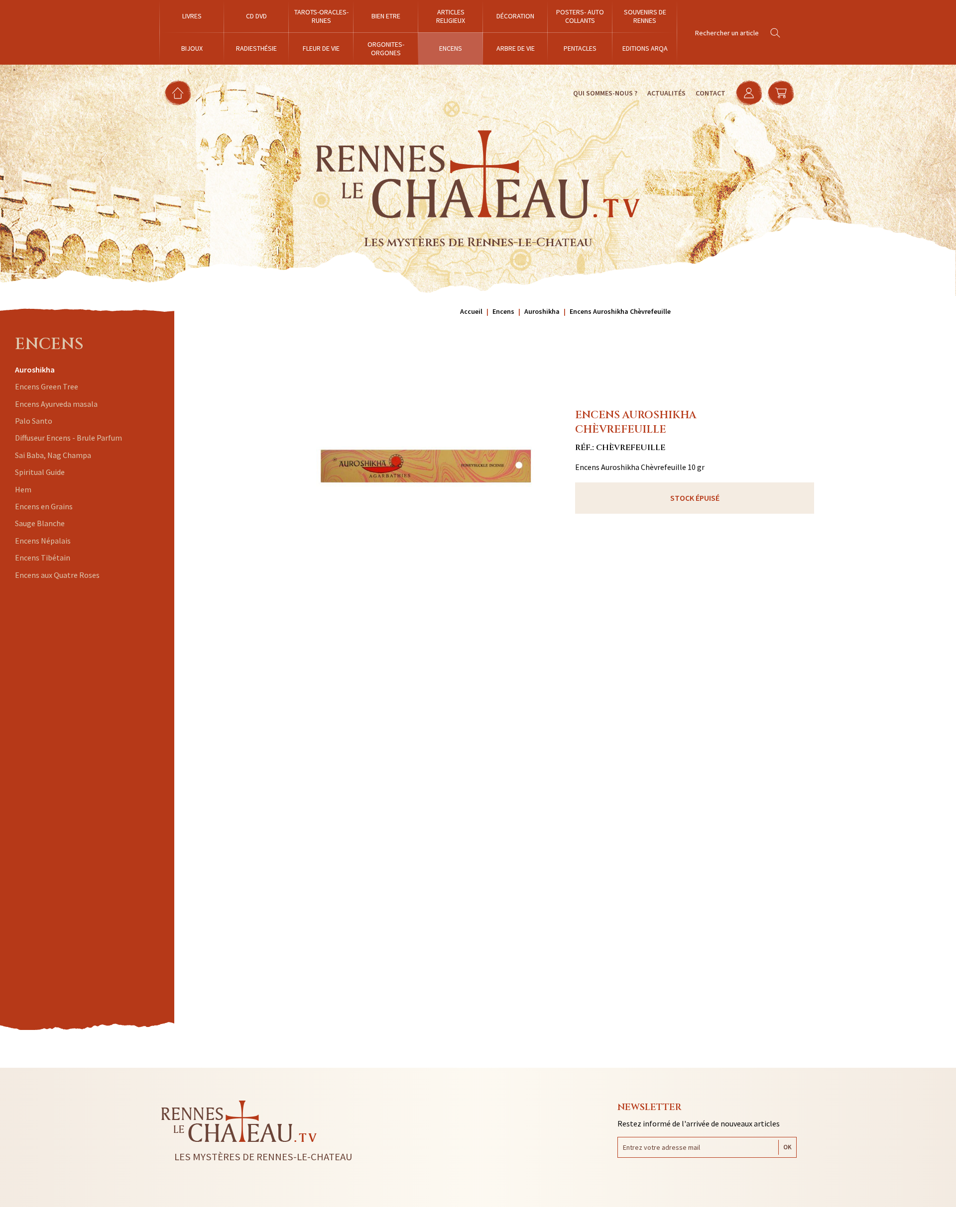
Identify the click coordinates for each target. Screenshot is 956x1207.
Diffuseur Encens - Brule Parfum (68, 438)
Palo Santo (33, 421)
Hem (23, 489)
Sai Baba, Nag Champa (53, 455)
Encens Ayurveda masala (56, 404)
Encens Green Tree (46, 386)
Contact (710, 93)
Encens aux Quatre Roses (57, 575)
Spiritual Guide (40, 472)
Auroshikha (35, 369)
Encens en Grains (44, 506)
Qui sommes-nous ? (605, 93)
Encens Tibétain (42, 557)
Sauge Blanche (40, 523)
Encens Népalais (43, 541)
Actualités (666, 93)
